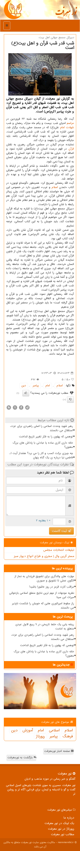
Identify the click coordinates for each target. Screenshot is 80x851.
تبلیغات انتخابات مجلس (58, 550)
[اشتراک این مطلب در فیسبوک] (21, 407)
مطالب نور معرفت (62, 834)
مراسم (70, 123)
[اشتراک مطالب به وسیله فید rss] (8, 407)
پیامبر (36, 386)
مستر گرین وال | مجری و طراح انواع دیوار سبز (44, 556)
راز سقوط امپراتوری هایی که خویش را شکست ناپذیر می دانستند (43, 605)
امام (62, 127)
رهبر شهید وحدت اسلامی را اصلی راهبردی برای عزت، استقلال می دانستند (41, 428)
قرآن (71, 149)
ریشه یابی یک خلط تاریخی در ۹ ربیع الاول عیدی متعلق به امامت (44, 626)
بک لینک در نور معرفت (59, 823)
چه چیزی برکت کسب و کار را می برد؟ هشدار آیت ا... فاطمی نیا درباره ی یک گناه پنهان (41, 455)
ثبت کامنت (60, 531)
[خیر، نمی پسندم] (70, 399)
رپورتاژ (40, 736)
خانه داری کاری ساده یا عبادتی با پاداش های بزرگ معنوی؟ (43, 445)
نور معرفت (66, 13)
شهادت (70, 127)
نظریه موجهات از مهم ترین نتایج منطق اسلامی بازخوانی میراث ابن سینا (41, 595)
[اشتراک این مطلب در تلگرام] (27, 407)
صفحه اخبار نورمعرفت (57, 751)
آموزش (27, 730)
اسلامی (54, 730)
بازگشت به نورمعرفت (20, 757)
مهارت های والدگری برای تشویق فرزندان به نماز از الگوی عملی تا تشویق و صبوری (44, 578)
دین (23, 386)
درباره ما (68, 817)
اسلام (55, 187)
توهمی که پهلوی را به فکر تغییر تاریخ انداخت (46, 437)
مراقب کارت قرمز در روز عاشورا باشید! (51, 587)
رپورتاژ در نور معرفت (61, 828)
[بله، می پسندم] (25, 393)
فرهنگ (68, 736)
